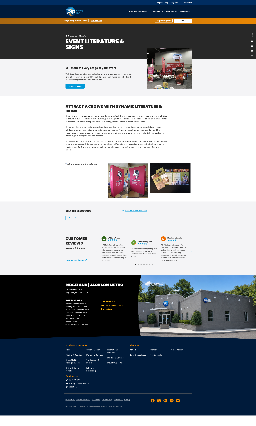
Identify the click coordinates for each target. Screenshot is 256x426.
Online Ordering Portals (72, 369)
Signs (68, 350)
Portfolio (156, 11)
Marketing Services (94, 355)
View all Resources (76, 218)
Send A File (183, 21)
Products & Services (138, 11)
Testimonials (156, 355)
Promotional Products (112, 351)
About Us (170, 11)
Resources (185, 11)
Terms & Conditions (83, 400)
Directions (107, 309)
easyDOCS (174, 3)
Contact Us (188, 3)
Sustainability (177, 350)
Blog (166, 3)
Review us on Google (75, 260)
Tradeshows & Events (77, 36)
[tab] (135, 264)
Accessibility (96, 400)
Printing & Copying (74, 355)
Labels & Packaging (91, 369)
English (160, 3)
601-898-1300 (97, 21)
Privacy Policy (70, 400)
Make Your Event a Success (136, 211)
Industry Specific (114, 363)
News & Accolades (138, 355)
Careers (154, 350)
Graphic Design (93, 350)
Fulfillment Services (115, 358)
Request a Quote (163, 21)
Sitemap (127, 400)
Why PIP (133, 350)
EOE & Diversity (107, 400)
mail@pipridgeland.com (113, 305)
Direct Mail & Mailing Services (73, 361)
